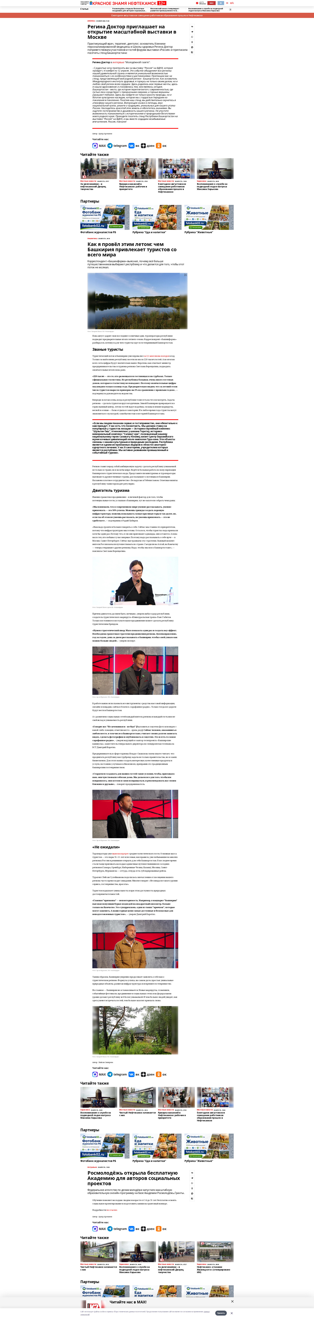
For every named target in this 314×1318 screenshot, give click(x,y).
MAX (211, 3)
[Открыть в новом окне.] (99, 145)
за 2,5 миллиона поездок (157, 356)
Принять (221, 1313)
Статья (84, 9)
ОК (227, 3)
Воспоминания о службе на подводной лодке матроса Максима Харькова (205, 10)
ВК (221, 3)
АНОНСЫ (91, 21)
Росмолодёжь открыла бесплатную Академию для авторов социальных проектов (128, 10)
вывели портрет (120, 853)
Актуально (92, 1167)
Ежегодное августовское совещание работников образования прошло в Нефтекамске (157, 15)
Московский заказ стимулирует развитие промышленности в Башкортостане (164, 10)
